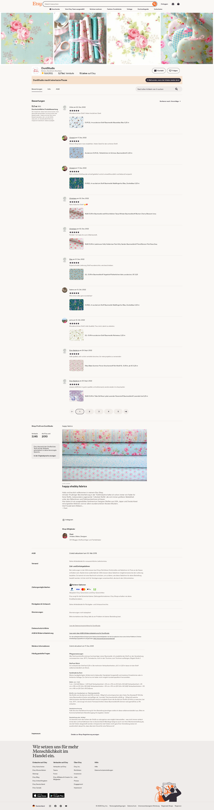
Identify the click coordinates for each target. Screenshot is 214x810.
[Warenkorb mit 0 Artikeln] (178, 4)
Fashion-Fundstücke (114, 9)
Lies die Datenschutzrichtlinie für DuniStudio (84, 626)
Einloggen (164, 4)
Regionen (178, 806)
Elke (70, 259)
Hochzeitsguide (143, 9)
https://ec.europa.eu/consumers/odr (104, 638)
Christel (72, 138)
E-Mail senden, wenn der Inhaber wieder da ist (163, 80)
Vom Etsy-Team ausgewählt (74, 9)
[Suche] (154, 4)
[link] (72, 411)
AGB (58, 89)
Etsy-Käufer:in (74, 350)
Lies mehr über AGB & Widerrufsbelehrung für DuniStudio (89, 633)
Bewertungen (37, 89)
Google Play (56, 795)
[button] (159, 70)
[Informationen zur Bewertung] (42, 73)
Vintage (129, 9)
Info (49, 89)
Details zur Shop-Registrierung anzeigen (85, 734)
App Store (40, 795)
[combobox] (97, 4)
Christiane (72, 198)
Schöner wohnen (96, 9)
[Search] (177, 89)
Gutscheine (158, 9)
